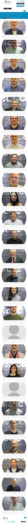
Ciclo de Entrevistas (21, 14)
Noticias (16, 14)
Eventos (3, 16)
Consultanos (7, 16)
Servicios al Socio (8, 14)
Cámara (3, 14)
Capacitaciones (12, 14)
